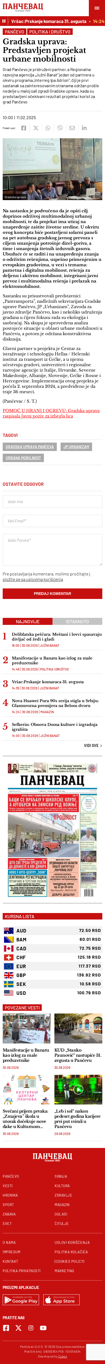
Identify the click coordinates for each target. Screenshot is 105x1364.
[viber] (60, 128)
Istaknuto (77, 621)
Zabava (9, 1214)
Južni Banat (50, 645)
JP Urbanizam (76, 446)
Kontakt (10, 1261)
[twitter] (36, 128)
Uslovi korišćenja (72, 1242)
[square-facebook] (6, 1328)
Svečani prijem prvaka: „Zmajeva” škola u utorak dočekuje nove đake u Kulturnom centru (25, 1119)
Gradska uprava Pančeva (30, 446)
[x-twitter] (18, 1328)
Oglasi (61, 1214)
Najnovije (28, 621)
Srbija (61, 1176)
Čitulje (62, 1223)
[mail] (72, 128)
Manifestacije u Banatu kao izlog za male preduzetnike (52, 660)
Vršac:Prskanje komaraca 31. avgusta (43, 21)
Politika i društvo (50, 31)
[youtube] (43, 1328)
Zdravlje (63, 1195)
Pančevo (14, 31)
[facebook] (24, 128)
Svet (7, 1223)
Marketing (64, 1271)
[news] (27, 1028)
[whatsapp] (48, 128)
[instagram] (30, 1328)
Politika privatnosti (22, 1271)
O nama (9, 1242)
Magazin (47, 712)
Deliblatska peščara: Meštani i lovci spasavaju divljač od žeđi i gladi (57, 637)
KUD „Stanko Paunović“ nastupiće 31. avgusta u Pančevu (77, 1055)
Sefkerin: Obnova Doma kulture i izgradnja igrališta (54, 727)
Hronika (10, 1195)
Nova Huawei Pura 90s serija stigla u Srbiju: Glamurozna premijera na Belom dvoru (55, 703)
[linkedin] (84, 128)
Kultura (62, 1186)
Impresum (11, 1252)
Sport (8, 1205)
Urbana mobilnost (23, 458)
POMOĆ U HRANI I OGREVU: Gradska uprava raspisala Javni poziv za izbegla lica (51, 413)
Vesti (8, 1186)
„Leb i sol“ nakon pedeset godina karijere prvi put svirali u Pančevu (77, 1119)
